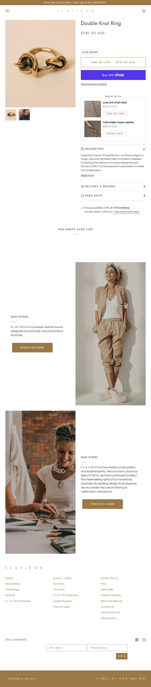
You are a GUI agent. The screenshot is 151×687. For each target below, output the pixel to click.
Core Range (12, 589)
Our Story (58, 584)
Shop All (10, 595)
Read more (87, 175)
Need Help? (94, 195)
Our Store (58, 589)
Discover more (32, 347)
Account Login (61, 607)
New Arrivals (12, 584)
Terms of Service (110, 612)
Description (94, 149)
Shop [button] (9, 578)
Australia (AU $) (21, 678)
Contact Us (107, 607)
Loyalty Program (62, 601)
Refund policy (109, 618)
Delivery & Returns (100, 186)
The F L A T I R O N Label (119, 678)
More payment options (94, 84)
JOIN (122, 656)
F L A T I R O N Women (18, 601)
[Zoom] (40, 64)
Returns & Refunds (111, 601)
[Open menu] (10, 10)
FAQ (103, 584)
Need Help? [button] (110, 578)
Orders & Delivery (111, 595)
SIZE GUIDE (90, 52)
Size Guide (107, 589)
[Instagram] (144, 639)
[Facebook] (137, 639)
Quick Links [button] (62, 578)
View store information (126, 211)
